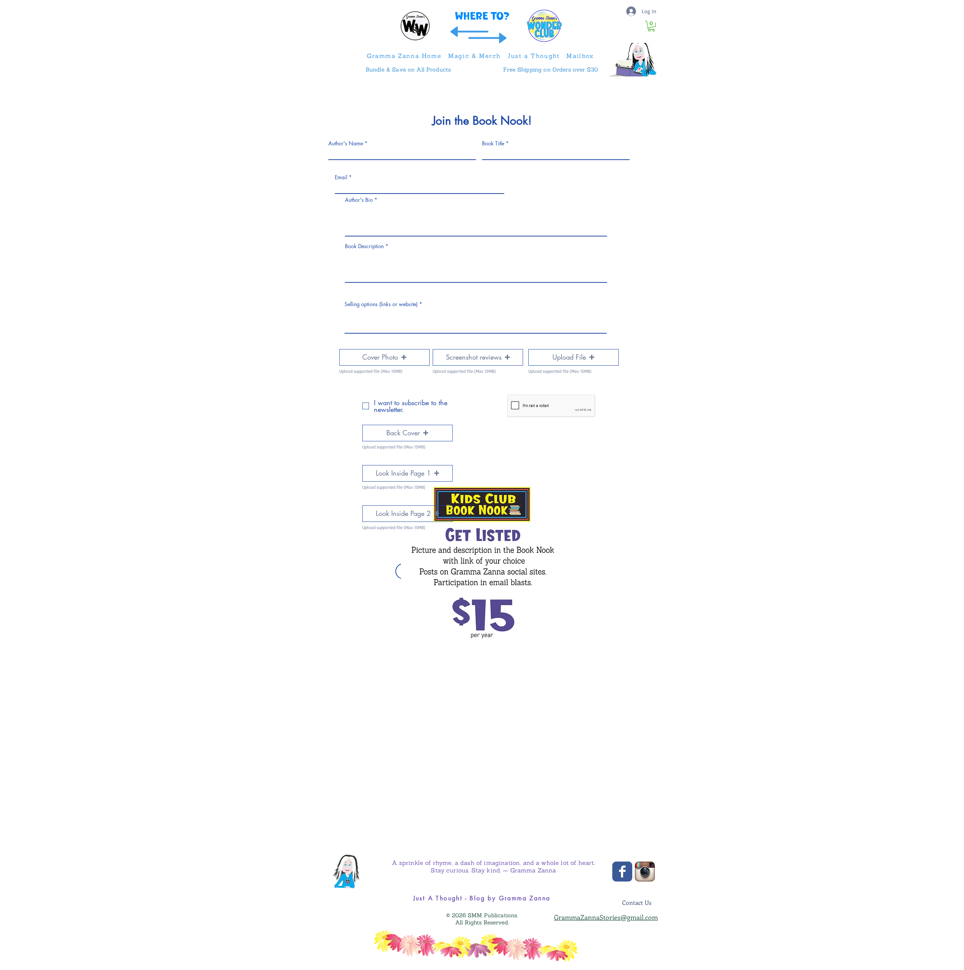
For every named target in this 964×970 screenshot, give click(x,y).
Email (341, 177)
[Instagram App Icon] (645, 872)
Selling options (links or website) (381, 304)
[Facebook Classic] (622, 872)
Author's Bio (359, 200)
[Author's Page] (346, 871)
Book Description (364, 246)
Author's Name (345, 143)
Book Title (493, 143)
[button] (651, 26)
